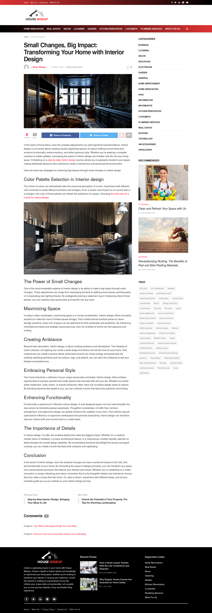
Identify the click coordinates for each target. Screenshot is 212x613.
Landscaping (145, 338)
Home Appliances (147, 313)
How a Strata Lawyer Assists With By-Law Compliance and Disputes (114, 565)
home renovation (147, 323)
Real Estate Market (148, 363)
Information (145, 100)
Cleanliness (164, 298)
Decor (67, 28)
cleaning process (164, 293)
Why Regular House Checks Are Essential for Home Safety (116, 581)
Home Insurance (166, 318)
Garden (92, 28)
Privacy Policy (48, 609)
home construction (166, 313)
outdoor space (162, 348)
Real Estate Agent (171, 358)
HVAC (141, 94)
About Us (33, 2)
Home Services (164, 323)
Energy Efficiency (170, 303)
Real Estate (53, 28)
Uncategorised (147, 144)
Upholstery (145, 149)
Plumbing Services (151, 28)
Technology (145, 138)
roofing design (176, 363)
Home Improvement (149, 83)
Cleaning (79, 28)
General (143, 78)
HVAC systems (146, 328)
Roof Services (164, 368)
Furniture (168, 308)
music (172, 338)
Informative (145, 105)
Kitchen (175, 328)
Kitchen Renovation (111, 28)
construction (177, 298)
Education (144, 61)
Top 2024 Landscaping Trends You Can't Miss (55, 525)
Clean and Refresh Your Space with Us (162, 208)
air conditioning (157, 288)
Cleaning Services (147, 298)
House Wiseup (39, 67)
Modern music (160, 338)
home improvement (148, 318)
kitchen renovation (167, 333)
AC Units (143, 288)
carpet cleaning (146, 293)
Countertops (145, 303)
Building (171, 288)
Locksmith (131, 28)
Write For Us (54, 2)
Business (143, 44)
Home (26, 2)
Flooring (157, 308)
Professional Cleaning (168, 353)
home (178, 308)
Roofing (143, 133)
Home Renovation (34, 28)
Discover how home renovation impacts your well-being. (60, 533)
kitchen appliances (147, 333)
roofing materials (147, 368)
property (143, 358)
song (175, 368)
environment (145, 308)
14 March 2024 (57, 67)
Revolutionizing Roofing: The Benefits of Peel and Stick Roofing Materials (162, 263)
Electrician (145, 67)
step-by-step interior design (62, 160)
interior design (162, 328)
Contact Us (43, 2)
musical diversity (147, 343)
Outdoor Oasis (146, 348)
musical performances (167, 343)
